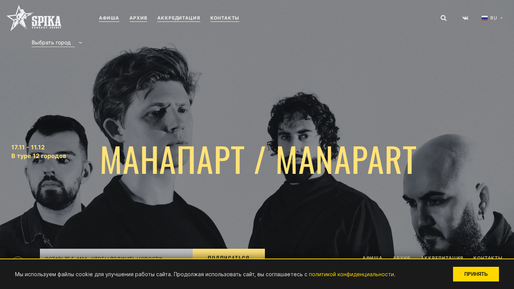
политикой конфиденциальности (351, 274)
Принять (476, 274)
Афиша (109, 18)
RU (493, 18)
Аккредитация (178, 18)
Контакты (225, 18)
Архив (138, 18)
